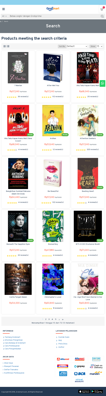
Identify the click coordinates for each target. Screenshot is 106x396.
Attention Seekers (88, 138)
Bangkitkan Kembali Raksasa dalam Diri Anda (18, 192)
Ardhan (53, 138)
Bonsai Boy (53, 244)
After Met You (53, 85)
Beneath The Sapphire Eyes (18, 244)
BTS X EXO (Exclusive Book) (88, 244)
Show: (93, 46)
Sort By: (62, 46)
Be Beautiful (53, 191)
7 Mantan (18, 85)
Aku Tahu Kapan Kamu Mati (87, 85)
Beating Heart (88, 191)
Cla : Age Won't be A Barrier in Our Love (88, 298)
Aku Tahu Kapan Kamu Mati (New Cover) (18, 139)
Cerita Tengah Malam (18, 297)
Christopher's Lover (53, 297)
